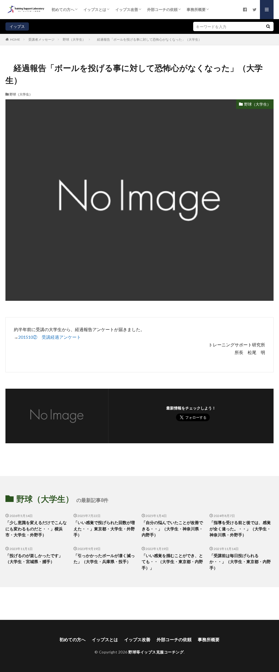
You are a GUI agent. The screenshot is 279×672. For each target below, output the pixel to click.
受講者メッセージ (41, 39)
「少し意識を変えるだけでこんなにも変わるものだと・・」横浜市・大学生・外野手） (36, 528)
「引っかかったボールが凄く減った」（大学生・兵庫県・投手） (104, 558)
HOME (15, 39)
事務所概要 (196, 9)
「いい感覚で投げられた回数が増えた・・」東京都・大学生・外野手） (104, 528)
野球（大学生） (74, 39)
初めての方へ (62, 9)
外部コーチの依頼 (162, 9)
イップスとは (94, 9)
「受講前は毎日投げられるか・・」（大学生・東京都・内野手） (240, 561)
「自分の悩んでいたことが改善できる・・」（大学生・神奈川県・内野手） (172, 528)
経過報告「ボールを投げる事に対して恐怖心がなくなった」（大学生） (148, 39)
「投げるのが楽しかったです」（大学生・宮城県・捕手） (34, 558)
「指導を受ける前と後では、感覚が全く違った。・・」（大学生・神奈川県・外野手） (240, 528)
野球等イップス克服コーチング (156, 652)
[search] (268, 26)
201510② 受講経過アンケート (49, 337)
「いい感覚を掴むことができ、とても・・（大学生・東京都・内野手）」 (172, 561)
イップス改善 (126, 9)
